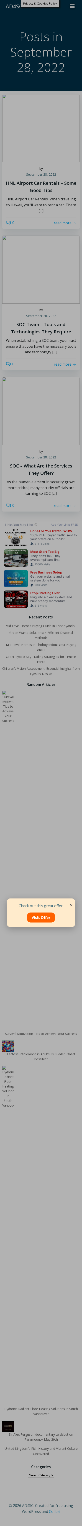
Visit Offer (41, 917)
